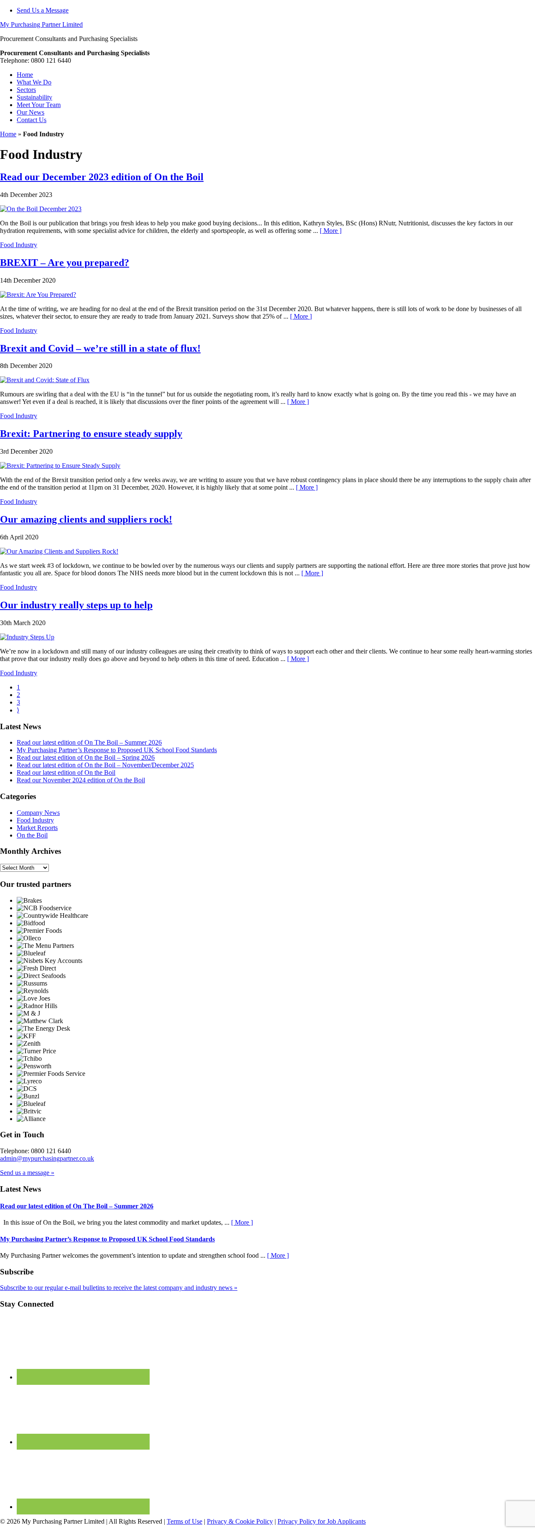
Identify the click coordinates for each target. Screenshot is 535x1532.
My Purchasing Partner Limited (41, 24)
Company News (38, 812)
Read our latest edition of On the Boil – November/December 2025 (105, 765)
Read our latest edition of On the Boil (66, 772)
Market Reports (37, 827)
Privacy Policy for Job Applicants (322, 1521)
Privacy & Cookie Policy (240, 1521)
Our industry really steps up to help (76, 605)
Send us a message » (27, 1172)
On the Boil (32, 835)
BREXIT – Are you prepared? (64, 262)
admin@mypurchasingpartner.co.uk (47, 1158)
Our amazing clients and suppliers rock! (86, 519)
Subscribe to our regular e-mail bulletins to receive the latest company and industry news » (118, 1287)
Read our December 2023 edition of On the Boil (102, 176)
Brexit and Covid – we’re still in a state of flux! (100, 348)
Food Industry (18, 244)
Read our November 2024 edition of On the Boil (81, 780)
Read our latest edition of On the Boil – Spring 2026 (86, 757)
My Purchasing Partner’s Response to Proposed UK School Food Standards (117, 749)
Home (8, 134)
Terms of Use (184, 1521)
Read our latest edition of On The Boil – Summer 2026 (89, 742)
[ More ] (330, 230)
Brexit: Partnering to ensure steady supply (91, 433)
